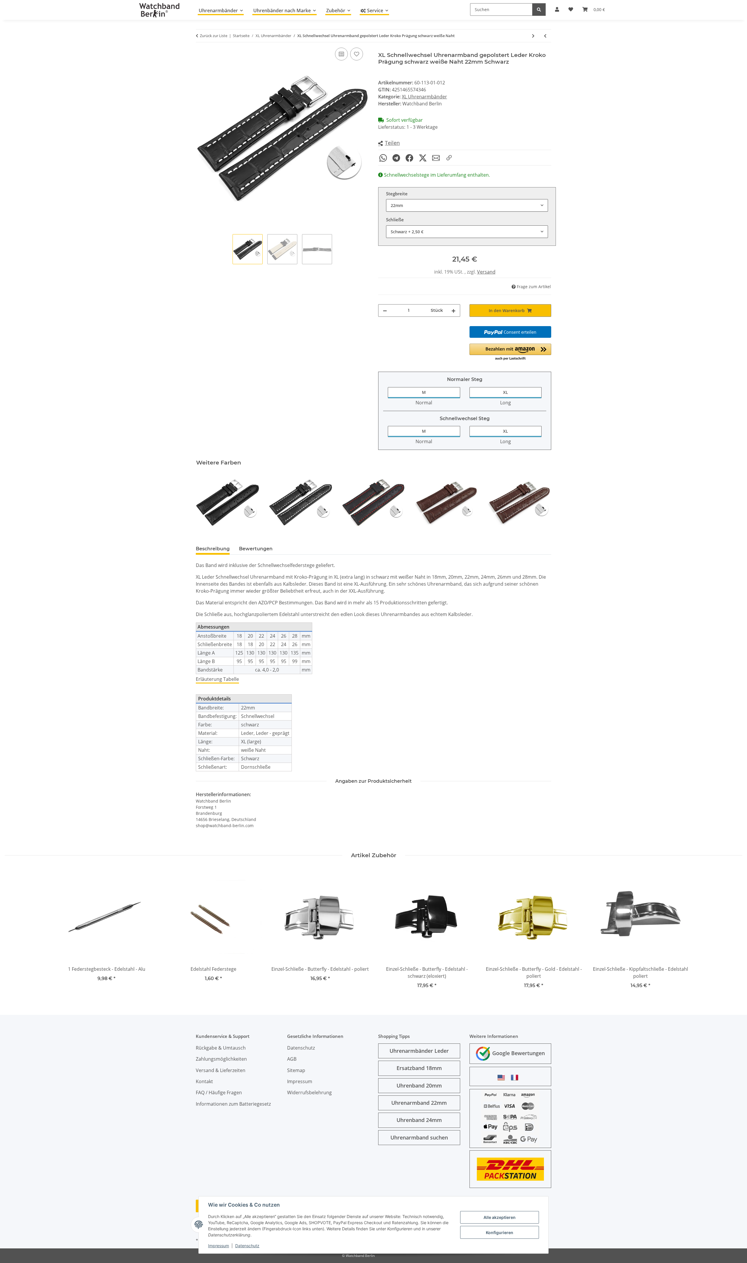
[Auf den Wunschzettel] (356, 54)
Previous (205, 502)
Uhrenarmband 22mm (419, 1102)
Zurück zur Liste (213, 35)
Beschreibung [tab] (213, 549)
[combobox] (467, 205)
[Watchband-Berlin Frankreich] (516, 1077)
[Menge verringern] (384, 310)
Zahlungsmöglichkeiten (221, 1059)
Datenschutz (247, 1245)
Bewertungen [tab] (256, 549)
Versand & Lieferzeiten (220, 1070)
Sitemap (296, 1070)
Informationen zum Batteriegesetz (233, 1104)
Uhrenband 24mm (419, 1119)
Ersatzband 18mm (419, 1067)
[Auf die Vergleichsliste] (341, 54)
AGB (291, 1059)
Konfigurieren (499, 1232)
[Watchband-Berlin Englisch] (503, 1077)
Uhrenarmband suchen (419, 1137)
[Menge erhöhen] (453, 310)
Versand (486, 272)
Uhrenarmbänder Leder (419, 1050)
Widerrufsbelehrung (309, 1092)
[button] (389, 143)
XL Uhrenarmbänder (424, 96)
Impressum (218, 1245)
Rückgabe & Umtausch (221, 1048)
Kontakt (204, 1081)
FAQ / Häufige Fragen (219, 1092)
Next (542, 502)
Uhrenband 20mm (419, 1085)
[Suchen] (539, 9)
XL (505, 392)
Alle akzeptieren (500, 1217)
